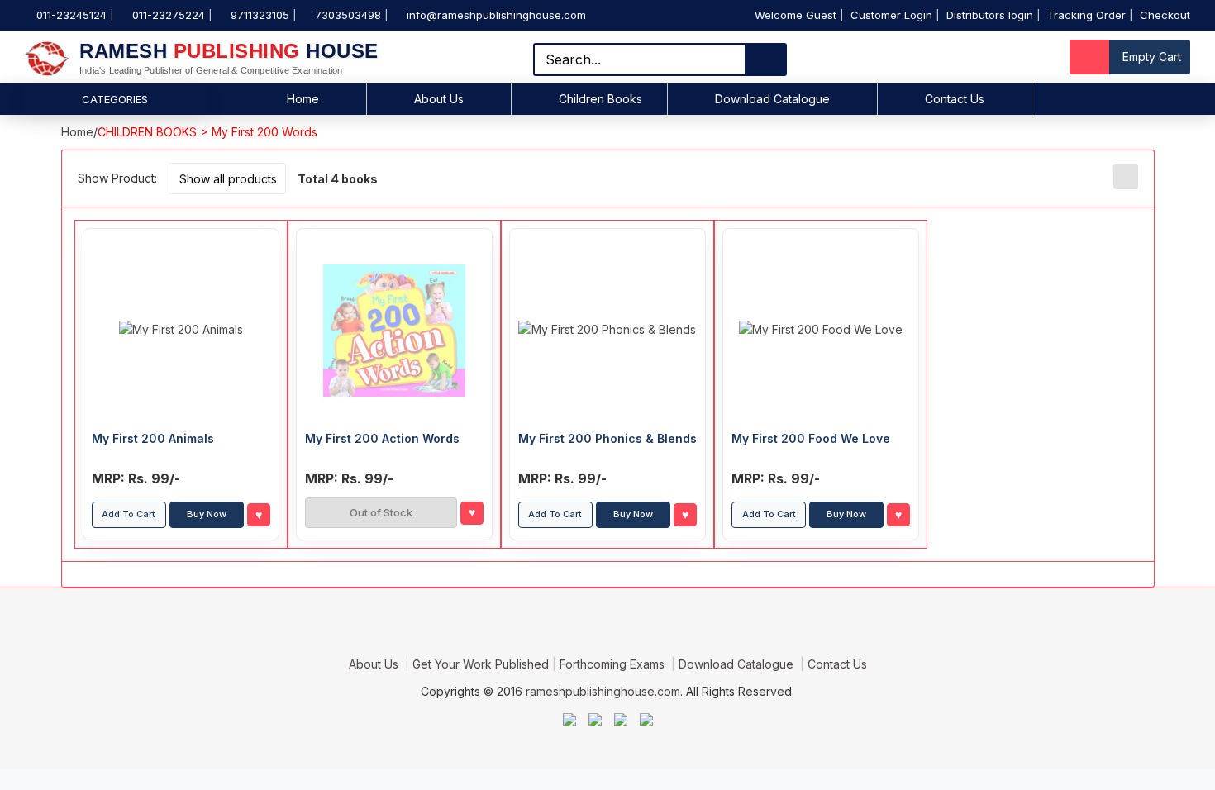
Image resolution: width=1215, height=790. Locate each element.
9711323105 (260, 14)
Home (303, 99)
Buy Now (206, 514)
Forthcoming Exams (614, 664)
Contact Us (954, 99)
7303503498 (348, 14)
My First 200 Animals (153, 438)
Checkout (1165, 14)
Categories (115, 99)
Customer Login (891, 14)
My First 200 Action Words (382, 438)
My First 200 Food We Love (810, 438)
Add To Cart (128, 514)
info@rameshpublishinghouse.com (496, 14)
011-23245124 (71, 14)
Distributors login (989, 14)
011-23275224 (168, 14)
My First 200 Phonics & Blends (607, 438)
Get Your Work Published (480, 664)
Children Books (600, 99)
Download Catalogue (772, 99)
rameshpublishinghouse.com (603, 691)
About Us (439, 99)
